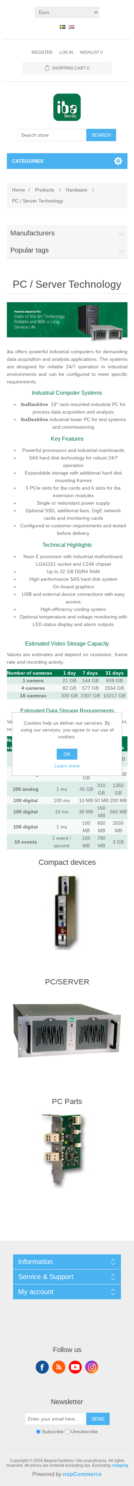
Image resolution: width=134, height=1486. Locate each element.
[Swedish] (62, 26)
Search (101, 135)
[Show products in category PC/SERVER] (67, 1031)
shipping (120, 1465)
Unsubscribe (84, 1432)
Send (97, 1419)
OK (67, 754)
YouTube (75, 1367)
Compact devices (67, 862)
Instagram (91, 1367)
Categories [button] (27, 161)
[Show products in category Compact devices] (67, 911)
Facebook (42, 1367)
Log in (66, 52)
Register (42, 52)
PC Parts (67, 1101)
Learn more (67, 766)
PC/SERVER (67, 982)
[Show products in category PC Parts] (67, 1150)
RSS (58, 1367)
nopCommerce (82, 1474)
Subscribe (53, 1432)
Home (18, 190)
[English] (71, 26)
